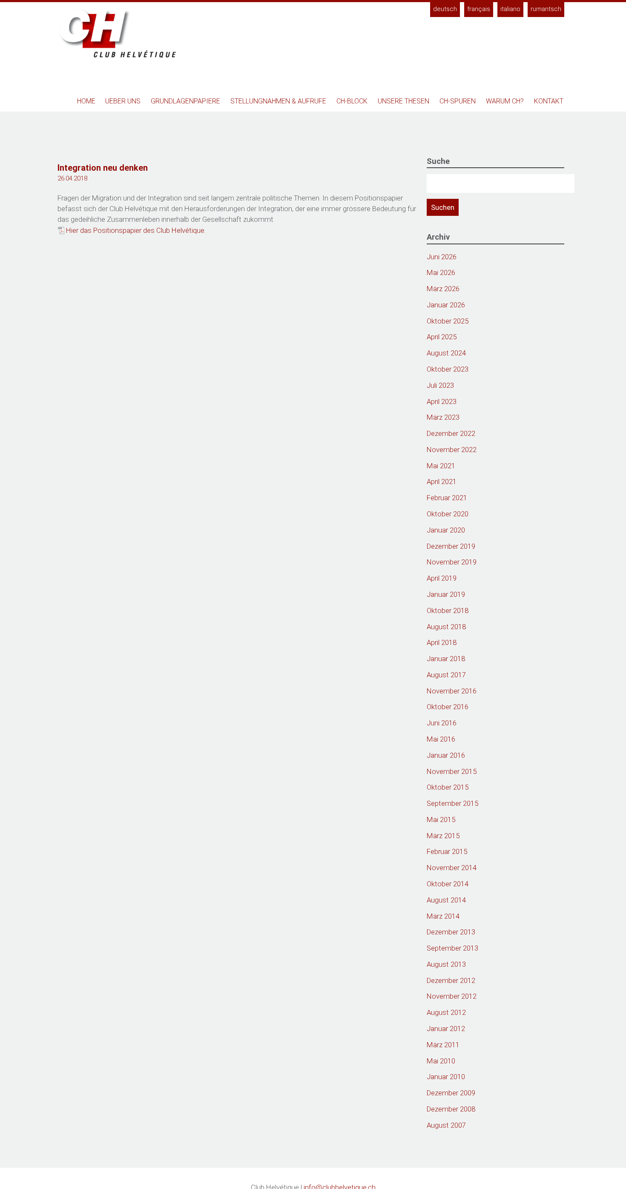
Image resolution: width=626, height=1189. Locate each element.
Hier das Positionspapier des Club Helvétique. (136, 230)
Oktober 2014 (447, 884)
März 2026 (443, 288)
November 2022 (452, 449)
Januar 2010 (446, 1076)
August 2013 (446, 964)
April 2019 (442, 578)
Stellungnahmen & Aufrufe (278, 101)
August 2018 (446, 626)
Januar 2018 (446, 658)
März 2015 (443, 835)
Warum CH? (505, 101)
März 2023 (443, 417)
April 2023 (442, 401)
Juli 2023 (440, 385)
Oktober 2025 (447, 321)
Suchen (442, 207)
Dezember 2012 (451, 980)
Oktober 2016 (447, 706)
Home (86, 101)
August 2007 (446, 1125)
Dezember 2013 (451, 932)
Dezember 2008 (451, 1109)
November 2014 (452, 867)
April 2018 (442, 642)
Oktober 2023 (447, 369)
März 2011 (443, 1044)
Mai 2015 (441, 819)
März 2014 (443, 916)
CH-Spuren (457, 101)
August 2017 (446, 674)
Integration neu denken (102, 168)
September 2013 (452, 948)
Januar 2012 (446, 1028)
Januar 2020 (446, 530)
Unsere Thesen (403, 101)
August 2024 (446, 353)
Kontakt (548, 101)
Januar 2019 (446, 594)
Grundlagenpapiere (185, 101)
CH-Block (352, 101)
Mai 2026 (441, 272)
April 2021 (442, 481)
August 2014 (446, 900)
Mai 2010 (441, 1061)
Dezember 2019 (451, 546)
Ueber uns (123, 101)
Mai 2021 (441, 465)
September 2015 (452, 803)
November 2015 (452, 771)
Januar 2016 (446, 755)
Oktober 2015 (447, 787)
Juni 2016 (442, 723)
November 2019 (452, 562)
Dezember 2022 (451, 433)
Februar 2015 (447, 851)
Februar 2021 (447, 497)
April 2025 (442, 336)
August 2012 (446, 1012)
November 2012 (452, 996)
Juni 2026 (442, 256)
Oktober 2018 (447, 610)
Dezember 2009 (451, 1093)
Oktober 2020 (447, 514)
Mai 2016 (441, 739)
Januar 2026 (446, 305)
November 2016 (452, 691)
